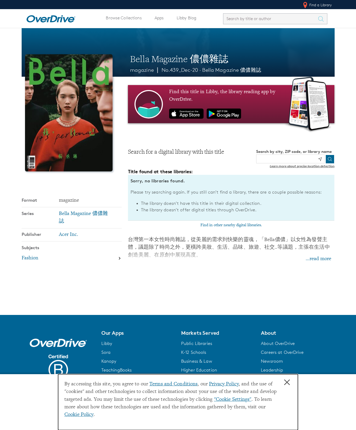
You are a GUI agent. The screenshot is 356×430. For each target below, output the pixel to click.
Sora (106, 352)
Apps (159, 17)
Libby (106, 343)
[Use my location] (320, 159)
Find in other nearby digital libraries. (231, 225)
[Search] (330, 159)
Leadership (272, 370)
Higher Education (199, 370)
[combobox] (270, 19)
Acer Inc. (68, 234)
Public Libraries (196, 343)
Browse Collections (124, 17)
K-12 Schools (193, 352)
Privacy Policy (224, 384)
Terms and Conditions (173, 384)
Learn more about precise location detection (302, 166)
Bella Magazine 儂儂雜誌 (231, 70)
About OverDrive (278, 343)
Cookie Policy (79, 414)
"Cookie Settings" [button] (232, 399)
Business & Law (196, 361)
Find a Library (320, 5)
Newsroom (272, 361)
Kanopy (108, 361)
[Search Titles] (322, 19)
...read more (318, 258)
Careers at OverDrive (282, 352)
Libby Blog (186, 17)
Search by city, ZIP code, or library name (294, 151)
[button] (138, 333)
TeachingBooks (116, 370)
